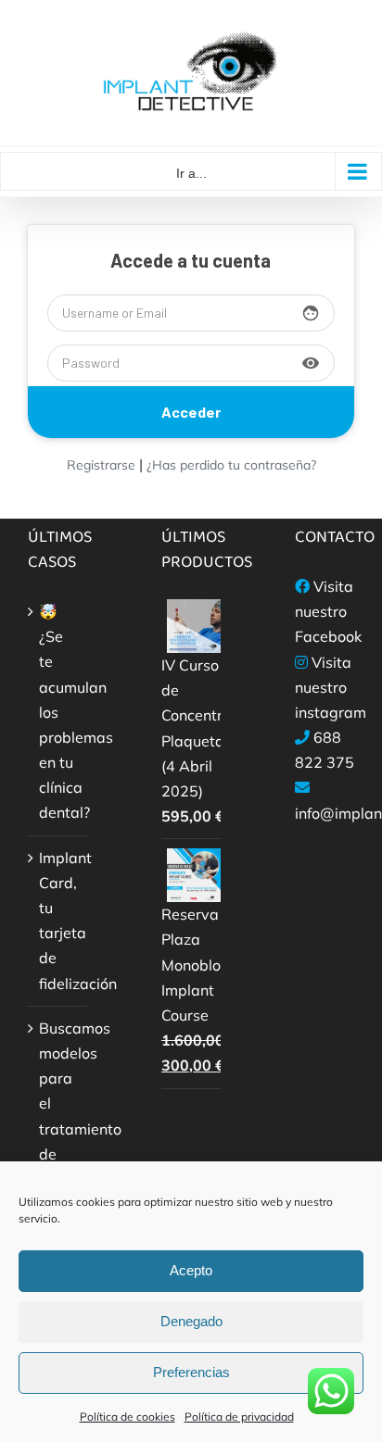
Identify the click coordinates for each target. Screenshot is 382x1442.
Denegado (191, 1321)
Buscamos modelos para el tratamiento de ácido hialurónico (58, 1116)
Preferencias (191, 1372)
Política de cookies (127, 1416)
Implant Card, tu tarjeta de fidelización (58, 920)
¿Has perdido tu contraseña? (231, 465)
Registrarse (101, 465)
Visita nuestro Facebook (328, 611)
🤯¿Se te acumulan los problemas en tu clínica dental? (58, 712)
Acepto (191, 1270)
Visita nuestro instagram (330, 687)
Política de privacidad (239, 1416)
